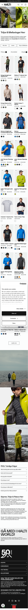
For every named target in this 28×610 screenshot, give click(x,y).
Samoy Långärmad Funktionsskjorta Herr (7, 132)
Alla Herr (5, 45)
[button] (2, 4)
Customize (13, 318)
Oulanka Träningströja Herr (20, 189)
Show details (20, 308)
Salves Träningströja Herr (6, 272)
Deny (14, 323)
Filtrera (3, 52)
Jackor (12, 45)
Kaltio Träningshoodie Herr (7, 189)
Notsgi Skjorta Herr (6, 103)
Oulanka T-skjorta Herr (7, 217)
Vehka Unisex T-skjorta (7, 243)
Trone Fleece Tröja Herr (7, 329)
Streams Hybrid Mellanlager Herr (19, 272)
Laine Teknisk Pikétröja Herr (20, 160)
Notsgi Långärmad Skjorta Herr (6, 76)
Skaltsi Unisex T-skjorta (19, 104)
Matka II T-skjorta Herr (20, 75)
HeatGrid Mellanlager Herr (20, 244)
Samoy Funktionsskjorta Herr (20, 132)
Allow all (14, 313)
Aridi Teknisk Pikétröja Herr (7, 160)
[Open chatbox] (3, 605)
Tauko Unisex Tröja (19, 217)
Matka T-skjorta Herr (20, 329)
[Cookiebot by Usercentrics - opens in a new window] (20, 284)
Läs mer (3, 540)
